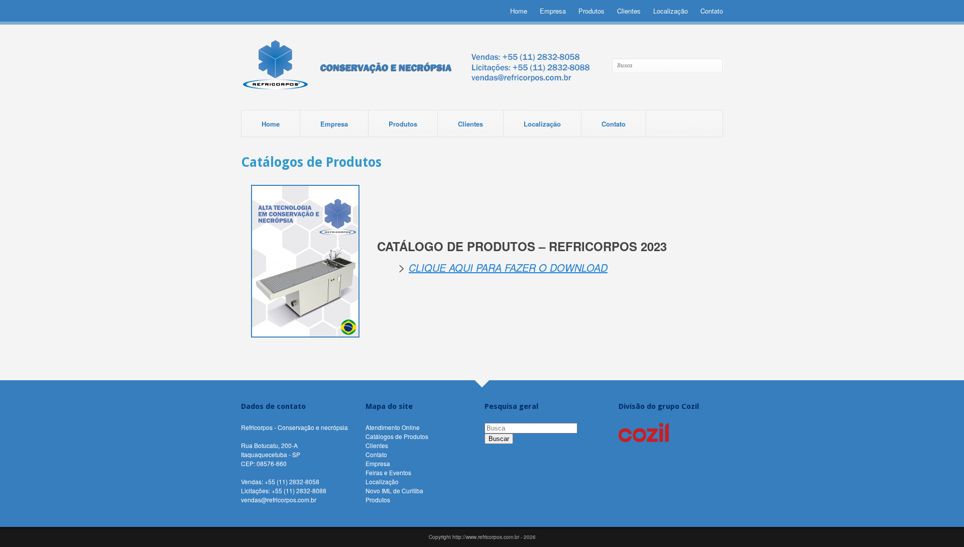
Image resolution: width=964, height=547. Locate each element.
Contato (711, 11)
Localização (670, 11)
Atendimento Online (393, 427)
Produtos (591, 11)
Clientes (629, 11)
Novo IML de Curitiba (394, 490)
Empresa (553, 11)
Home (518, 11)
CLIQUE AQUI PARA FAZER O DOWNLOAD (508, 267)
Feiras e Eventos (388, 472)
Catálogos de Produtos (397, 436)
